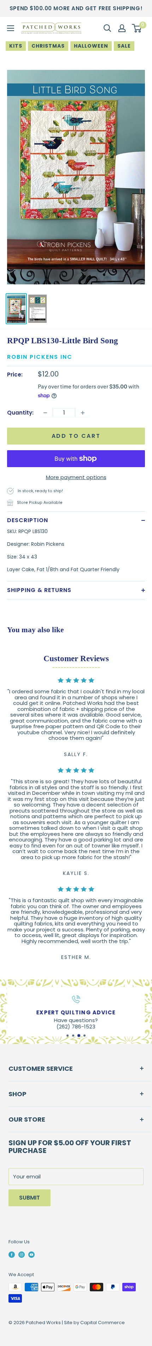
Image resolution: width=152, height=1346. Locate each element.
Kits (15, 45)
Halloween (91, 45)
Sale (124, 45)
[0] (137, 28)
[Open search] (107, 28)
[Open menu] (10, 28)
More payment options (76, 477)
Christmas (48, 45)
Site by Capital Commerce (94, 1322)
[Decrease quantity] (45, 412)
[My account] (121, 28)
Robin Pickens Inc (39, 357)
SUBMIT (29, 1198)
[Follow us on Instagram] (21, 1254)
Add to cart (76, 436)
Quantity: (20, 412)
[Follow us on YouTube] (31, 1254)
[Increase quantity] (82, 413)
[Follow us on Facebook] (11, 1254)
